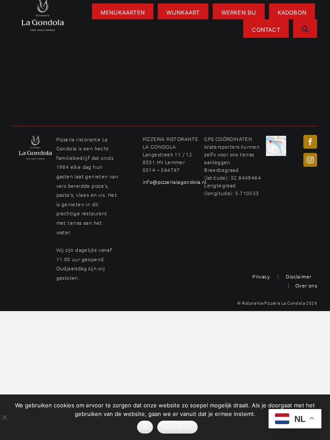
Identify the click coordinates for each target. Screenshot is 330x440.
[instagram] (310, 160)
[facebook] (310, 142)
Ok (145, 427)
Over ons (306, 285)
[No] (4, 417)
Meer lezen (177, 427)
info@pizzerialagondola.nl (175, 181)
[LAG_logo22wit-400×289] (35, 138)
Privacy (261, 276)
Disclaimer (298, 276)
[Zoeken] (305, 28)
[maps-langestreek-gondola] (276, 138)
